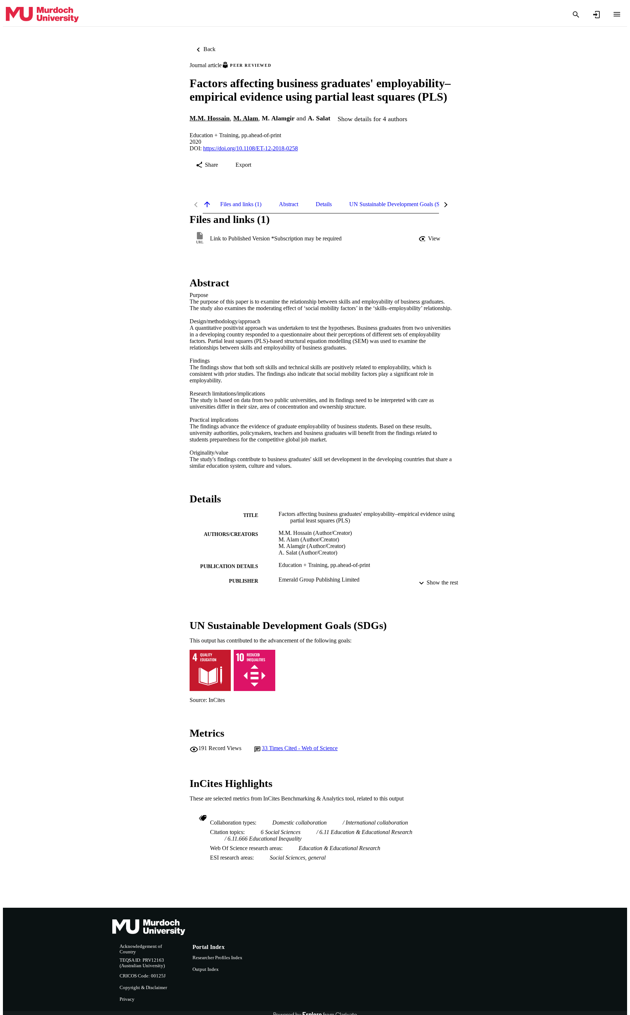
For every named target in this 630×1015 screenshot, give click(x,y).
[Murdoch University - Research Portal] (42, 15)
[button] (430, 238)
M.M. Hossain (210, 118)
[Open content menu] (617, 14)
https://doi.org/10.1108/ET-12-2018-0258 (250, 148)
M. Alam (245, 118)
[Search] (576, 14)
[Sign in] (596, 14)
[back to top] (207, 204)
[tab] (240, 204)
